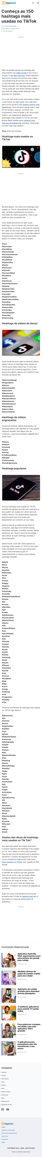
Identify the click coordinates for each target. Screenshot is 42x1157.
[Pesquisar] (33, 3)
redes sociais (21, 73)
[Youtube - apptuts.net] (7, 1109)
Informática (5, 1079)
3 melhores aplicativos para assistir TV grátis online (28, 1009)
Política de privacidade (9, 1133)
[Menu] (38, 3)
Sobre (3, 1127)
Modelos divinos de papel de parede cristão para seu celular (29, 973)
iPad (2, 1082)
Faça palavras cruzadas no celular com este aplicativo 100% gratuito (29, 1027)
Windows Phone (6, 1104)
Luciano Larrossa (10, 26)
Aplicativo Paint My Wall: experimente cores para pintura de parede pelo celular (29, 957)
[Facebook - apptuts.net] (2, 1110)
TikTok (5, 75)
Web (2, 1098)
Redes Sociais (5, 1091)
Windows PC (5, 1101)
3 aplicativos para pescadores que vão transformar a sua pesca (27, 1045)
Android (3, 1072)
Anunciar (4, 1139)
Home (3, 1142)
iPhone (3, 1085)
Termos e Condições (8, 1130)
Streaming (4, 1095)
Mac (2, 1088)
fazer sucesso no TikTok (12, 862)
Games (3, 1075)
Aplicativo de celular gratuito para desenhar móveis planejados (29, 991)
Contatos (4, 1136)
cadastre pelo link (29, 896)
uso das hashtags (17, 75)
